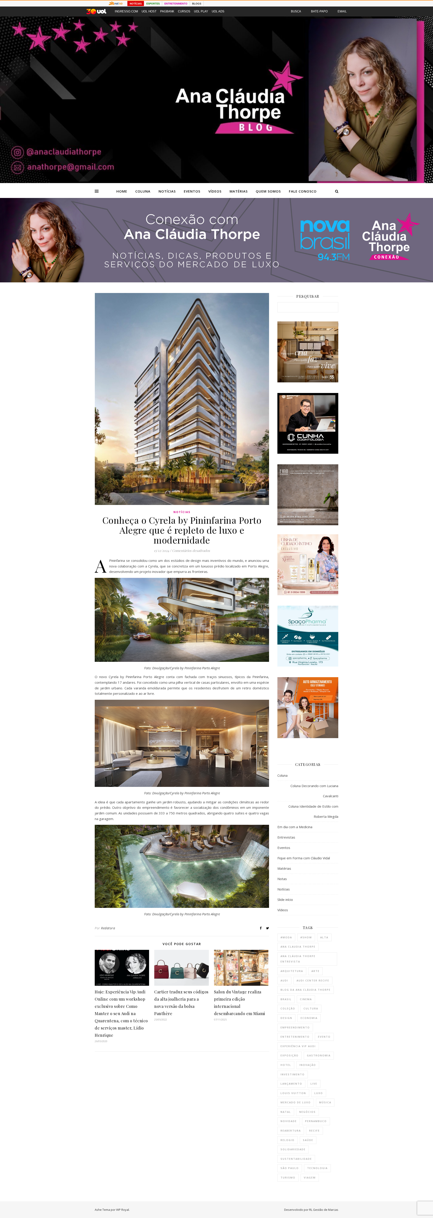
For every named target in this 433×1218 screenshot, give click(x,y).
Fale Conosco (303, 191)
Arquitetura (292, 971)
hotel (286, 1065)
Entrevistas (286, 837)
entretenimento (295, 1036)
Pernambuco (316, 1121)
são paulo (290, 1168)
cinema (306, 999)
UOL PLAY (201, 11)
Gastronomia (319, 1055)
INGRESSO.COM (126, 11)
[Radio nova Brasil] (216, 281)
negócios (307, 1111)
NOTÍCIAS (136, 3)
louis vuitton (293, 1093)
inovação (307, 1065)
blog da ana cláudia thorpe (306, 989)
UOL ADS (218, 11)
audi (284, 980)
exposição (290, 1055)
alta (324, 937)
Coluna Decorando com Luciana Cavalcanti (314, 790)
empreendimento (295, 1027)
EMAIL (342, 11)
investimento (293, 1074)
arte (315, 971)
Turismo (288, 1177)
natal (286, 1111)
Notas (282, 878)
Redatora (108, 928)
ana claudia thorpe (298, 946)
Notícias (167, 191)
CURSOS (184, 11)
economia (309, 1018)
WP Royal (122, 1210)
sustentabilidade (296, 1158)
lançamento (291, 1083)
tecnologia (317, 1168)
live (314, 1083)
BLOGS (196, 3)
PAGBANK (167, 11)
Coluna (142, 191)
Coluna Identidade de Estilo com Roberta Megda (313, 811)
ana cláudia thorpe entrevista (298, 958)
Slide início (285, 899)
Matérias (239, 191)
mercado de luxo (296, 1102)
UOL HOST (149, 11)
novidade (289, 1121)
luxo (318, 1093)
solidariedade (293, 1149)
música (325, 1102)
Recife (314, 1130)
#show (306, 937)
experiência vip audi (298, 1046)
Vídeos (214, 191)
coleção (288, 1008)
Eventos (192, 191)
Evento (324, 1036)
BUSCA (296, 11)
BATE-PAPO (319, 11)
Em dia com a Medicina (294, 827)
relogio (288, 1140)
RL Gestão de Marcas (323, 1210)
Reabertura (291, 1130)
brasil (286, 999)
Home (121, 191)
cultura (311, 1008)
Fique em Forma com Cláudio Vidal (303, 858)
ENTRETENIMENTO (175, 3)
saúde (308, 1140)
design (286, 1018)
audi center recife (313, 980)
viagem (310, 1177)
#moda (286, 937)
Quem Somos (268, 191)
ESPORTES (153, 3)
